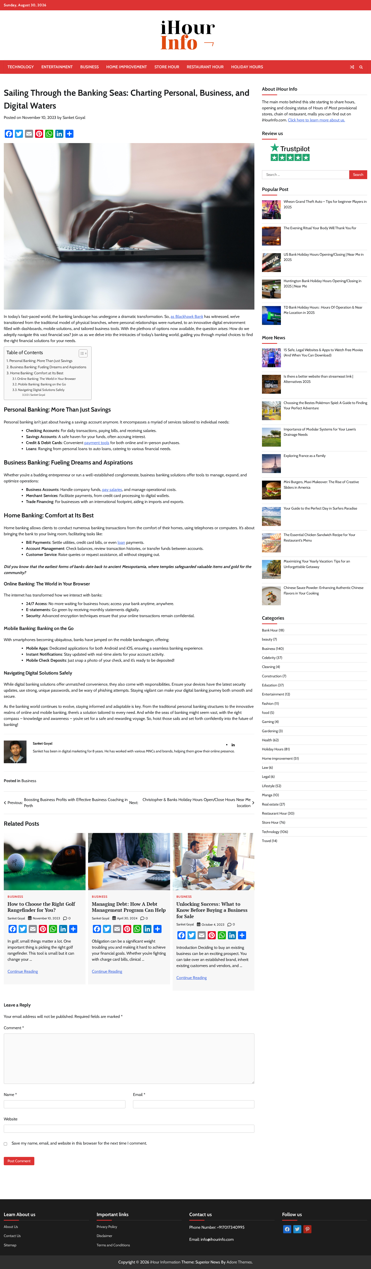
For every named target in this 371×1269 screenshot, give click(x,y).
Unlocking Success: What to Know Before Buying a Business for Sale (212, 910)
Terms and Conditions (113, 1245)
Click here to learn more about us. (316, 120)
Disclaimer (104, 1235)
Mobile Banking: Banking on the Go (42, 384)
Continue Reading (23, 971)
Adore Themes (239, 1262)
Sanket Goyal (74, 117)
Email (139, 1094)
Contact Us (12, 1235)
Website (10, 1119)
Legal (266, 777)
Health (267, 740)
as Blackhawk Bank (187, 316)
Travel (266, 841)
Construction (272, 676)
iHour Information (165, 1262)
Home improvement (126, 66)
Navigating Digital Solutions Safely (41, 390)
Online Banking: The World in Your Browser (46, 379)
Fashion (268, 703)
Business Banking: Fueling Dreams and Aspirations (48, 367)
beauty (267, 639)
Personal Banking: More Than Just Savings (40, 360)
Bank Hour (270, 630)
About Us (11, 1226)
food (265, 712)
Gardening (270, 731)
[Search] (361, 67)
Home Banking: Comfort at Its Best (36, 373)
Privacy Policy (107, 1226)
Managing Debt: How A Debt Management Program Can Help (129, 907)
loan (121, 542)
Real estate (270, 804)
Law (265, 767)
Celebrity (269, 657)
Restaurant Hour (205, 66)
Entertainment (57, 66)
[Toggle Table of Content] (80, 353)
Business (89, 66)
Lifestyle (268, 786)
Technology (21, 66)
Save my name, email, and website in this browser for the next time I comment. (79, 1143)
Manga (267, 795)
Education (269, 685)
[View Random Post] (352, 67)
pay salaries (112, 489)
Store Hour (166, 66)
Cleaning (268, 667)
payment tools (96, 442)
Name (10, 1094)
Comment (14, 1027)
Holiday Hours (247, 66)
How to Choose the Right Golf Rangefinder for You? (41, 907)
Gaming (268, 722)
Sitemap (10, 1245)
